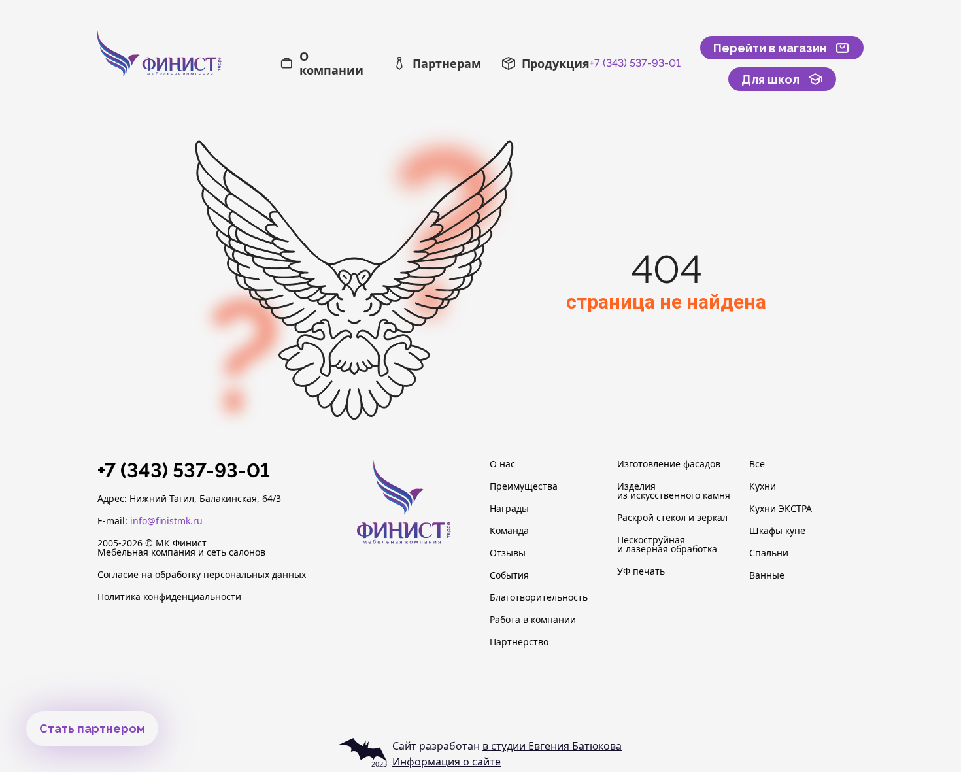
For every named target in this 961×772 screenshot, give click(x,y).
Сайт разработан (507, 746)
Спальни (768, 553)
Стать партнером (92, 728)
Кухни (762, 486)
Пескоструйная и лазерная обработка (667, 544)
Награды (509, 508)
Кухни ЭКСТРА (780, 508)
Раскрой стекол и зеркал (672, 517)
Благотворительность (539, 597)
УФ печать (641, 571)
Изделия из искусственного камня (673, 491)
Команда (509, 530)
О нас (502, 464)
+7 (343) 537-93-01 (635, 63)
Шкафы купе (777, 530)
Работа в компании (533, 619)
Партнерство (519, 641)
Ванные (766, 575)
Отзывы (508, 553)
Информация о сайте (446, 761)
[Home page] (188, 63)
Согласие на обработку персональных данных (201, 574)
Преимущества (524, 486)
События (509, 575)
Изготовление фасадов (668, 464)
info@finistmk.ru (166, 520)
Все (757, 464)
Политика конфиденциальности (169, 596)
